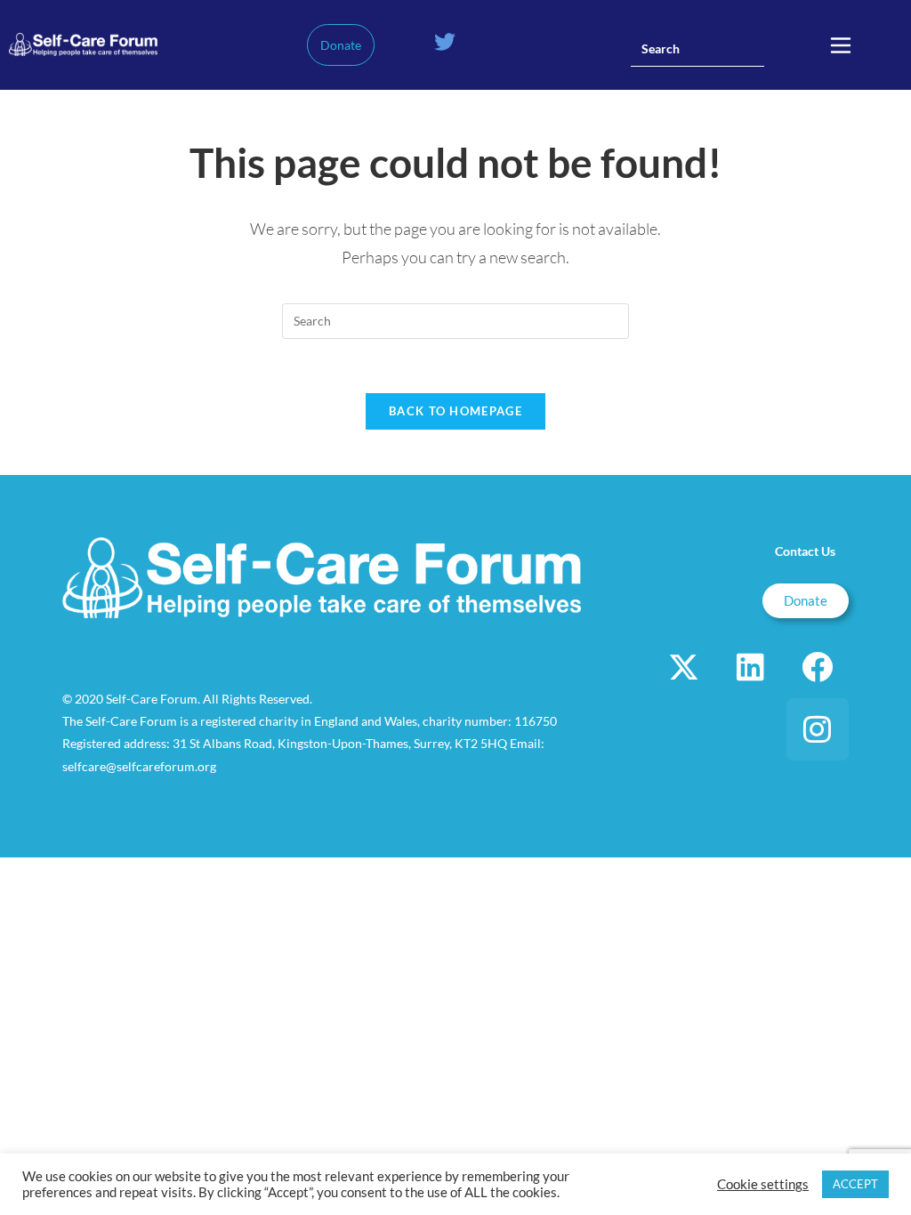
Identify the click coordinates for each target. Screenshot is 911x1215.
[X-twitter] (684, 667)
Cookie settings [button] (763, 1184)
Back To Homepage (455, 411)
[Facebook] (817, 667)
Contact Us (805, 551)
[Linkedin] (751, 667)
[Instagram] (817, 729)
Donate (340, 44)
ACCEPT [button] (855, 1184)
